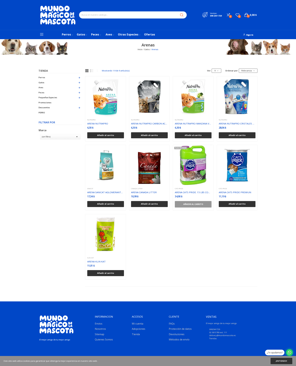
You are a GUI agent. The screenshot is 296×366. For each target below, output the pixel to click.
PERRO (42, 112)
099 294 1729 (216, 16)
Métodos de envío (179, 339)
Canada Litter (136, 188)
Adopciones (138, 329)
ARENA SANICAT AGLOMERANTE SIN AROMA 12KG (105, 192)
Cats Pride (179, 188)
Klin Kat (90, 258)
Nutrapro (91, 120)
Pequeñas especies (48, 97)
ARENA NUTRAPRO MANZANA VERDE (193, 123)
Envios (98, 323)
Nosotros (100, 329)
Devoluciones (176, 334)
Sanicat (90, 188)
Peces (41, 92)
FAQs (172, 323)
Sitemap (99, 334)
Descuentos (44, 107)
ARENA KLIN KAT (96, 261)
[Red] (87, 71)
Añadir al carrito (105, 135)
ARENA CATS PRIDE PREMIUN (235, 192)
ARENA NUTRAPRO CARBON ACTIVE (149, 123)
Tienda (43, 71)
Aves (41, 87)
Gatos (41, 82)
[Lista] (92, 71)
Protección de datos (180, 329)
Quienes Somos (104, 339)
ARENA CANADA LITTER (144, 192)
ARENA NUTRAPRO (97, 123)
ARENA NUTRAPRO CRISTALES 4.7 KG (237, 123)
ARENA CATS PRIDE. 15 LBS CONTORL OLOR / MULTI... (193, 192)
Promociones (45, 102)
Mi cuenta (137, 323)
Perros (42, 77)
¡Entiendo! (281, 361)
